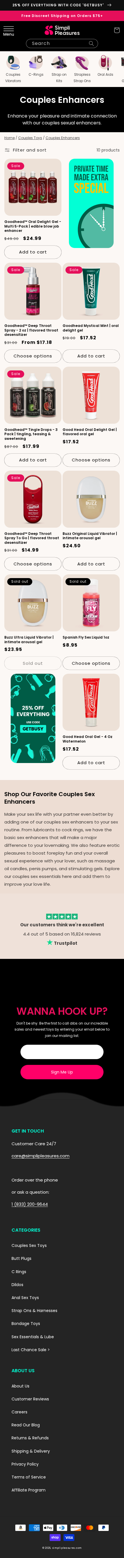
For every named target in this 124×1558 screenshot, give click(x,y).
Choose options (33, 356)
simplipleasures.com (67, 1548)
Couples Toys (30, 137)
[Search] (91, 43)
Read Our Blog (26, 1425)
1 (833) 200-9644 (30, 1204)
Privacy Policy (25, 1464)
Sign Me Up (62, 1072)
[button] (7, 30)
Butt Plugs (21, 1258)
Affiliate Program (29, 1490)
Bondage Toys (26, 1323)
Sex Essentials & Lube (33, 1337)
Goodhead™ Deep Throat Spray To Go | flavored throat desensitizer (31, 538)
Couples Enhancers (63, 137)
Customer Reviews (30, 1399)
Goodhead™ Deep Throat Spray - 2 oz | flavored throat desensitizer (31, 330)
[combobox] (62, 43)
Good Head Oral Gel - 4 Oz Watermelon (87, 738)
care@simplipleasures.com (40, 1156)
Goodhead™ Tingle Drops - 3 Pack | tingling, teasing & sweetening (31, 434)
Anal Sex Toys (25, 1297)
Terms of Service (29, 1477)
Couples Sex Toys (29, 1245)
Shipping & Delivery (31, 1451)
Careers (19, 1412)
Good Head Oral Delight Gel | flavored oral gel (90, 431)
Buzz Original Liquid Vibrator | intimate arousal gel (90, 535)
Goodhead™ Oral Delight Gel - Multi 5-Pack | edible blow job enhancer (32, 226)
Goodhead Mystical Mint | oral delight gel (91, 327)
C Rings (19, 1272)
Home (9, 137)
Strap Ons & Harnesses (34, 1310)
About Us (20, 1386)
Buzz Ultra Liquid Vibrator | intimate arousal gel (29, 639)
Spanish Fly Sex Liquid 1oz (86, 637)
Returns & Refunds (30, 1438)
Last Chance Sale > (31, 1350)
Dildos (17, 1285)
